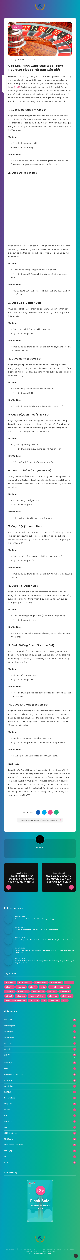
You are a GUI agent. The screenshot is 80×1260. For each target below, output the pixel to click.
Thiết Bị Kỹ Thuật (37, 996)
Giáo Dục (21, 987)
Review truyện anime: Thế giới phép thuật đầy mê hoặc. (37, 929)
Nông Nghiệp (38, 992)
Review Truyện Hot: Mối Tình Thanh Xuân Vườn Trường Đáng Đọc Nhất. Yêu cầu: (44, 941)
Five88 (17, 87)
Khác (43, 987)
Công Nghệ (56, 982)
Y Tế (64, 1001)
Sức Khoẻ (21, 996)
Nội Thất (52, 992)
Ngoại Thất (23, 992)
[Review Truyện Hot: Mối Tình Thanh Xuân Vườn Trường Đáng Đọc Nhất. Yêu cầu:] (8, 940)
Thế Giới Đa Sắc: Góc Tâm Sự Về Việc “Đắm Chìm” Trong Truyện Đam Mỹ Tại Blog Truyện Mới (45, 962)
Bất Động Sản (25, 982)
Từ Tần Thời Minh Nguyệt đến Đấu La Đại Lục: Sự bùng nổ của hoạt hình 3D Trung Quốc (44, 951)
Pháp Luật (64, 992)
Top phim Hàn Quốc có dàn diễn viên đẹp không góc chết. (37, 919)
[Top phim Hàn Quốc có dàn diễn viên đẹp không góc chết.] (8, 919)
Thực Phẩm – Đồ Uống (13, 1145)
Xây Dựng (54, 1001)
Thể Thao (53, 996)
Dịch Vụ (9, 987)
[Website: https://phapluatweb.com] (40, 852)
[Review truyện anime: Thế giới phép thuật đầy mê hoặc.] (8, 930)
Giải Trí (17, 27)
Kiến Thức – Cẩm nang (13, 1074)
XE (44, 1001)
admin (40, 847)
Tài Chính (34, 1001)
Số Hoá (9, 996)
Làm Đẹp (10, 992)
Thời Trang (66, 996)
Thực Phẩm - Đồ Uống (15, 1001)
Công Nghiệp (41, 982)
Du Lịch (69, 982)
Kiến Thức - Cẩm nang (59, 987)
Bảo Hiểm (10, 982)
